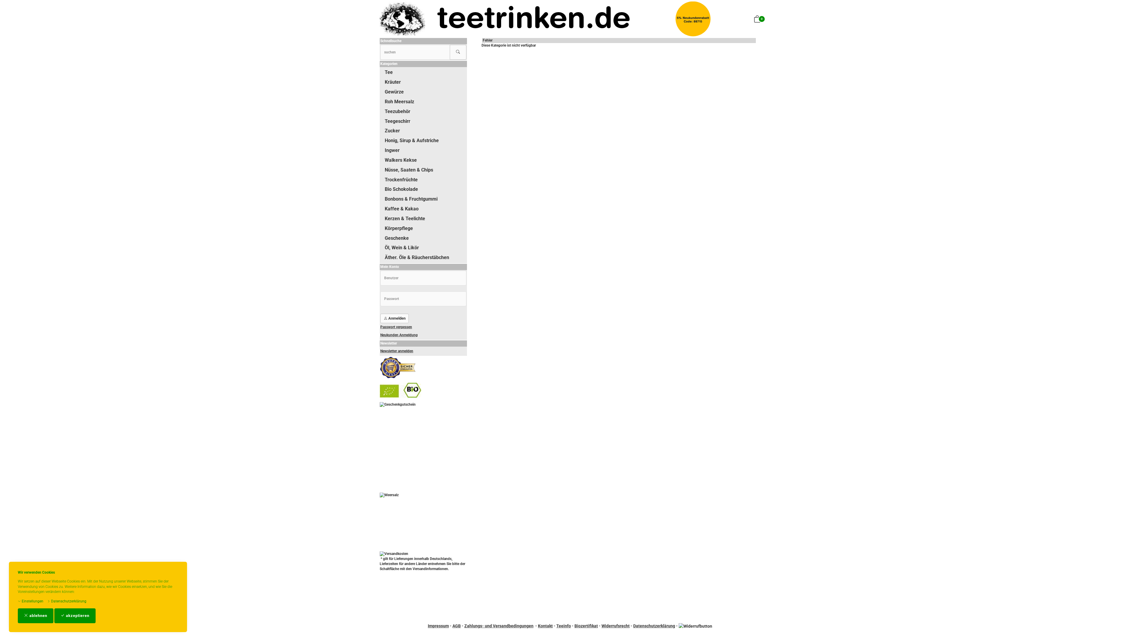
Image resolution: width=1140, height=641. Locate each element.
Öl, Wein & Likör (402, 247)
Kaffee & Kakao (402, 209)
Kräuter (393, 82)
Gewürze (394, 92)
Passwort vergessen (396, 327)
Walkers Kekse (401, 160)
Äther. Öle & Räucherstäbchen (417, 257)
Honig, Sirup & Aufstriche (412, 140)
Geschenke (397, 238)
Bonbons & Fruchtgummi (411, 199)
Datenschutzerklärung (68, 601)
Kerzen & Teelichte (405, 218)
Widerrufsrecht (615, 625)
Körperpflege (399, 228)
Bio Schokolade (401, 189)
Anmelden (396, 318)
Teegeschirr (397, 121)
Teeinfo (563, 625)
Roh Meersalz (399, 101)
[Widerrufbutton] (695, 625)
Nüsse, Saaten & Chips (409, 170)
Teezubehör (397, 111)
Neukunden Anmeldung (399, 335)
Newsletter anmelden (396, 351)
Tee (389, 72)
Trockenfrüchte (401, 180)
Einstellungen (32, 601)
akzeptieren (77, 615)
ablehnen (37, 615)
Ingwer (392, 150)
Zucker (392, 131)
